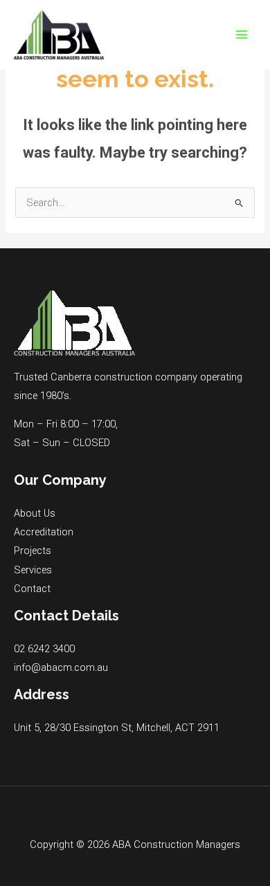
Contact (32, 588)
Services (33, 570)
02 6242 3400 (44, 649)
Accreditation (43, 532)
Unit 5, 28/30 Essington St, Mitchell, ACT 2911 (116, 727)
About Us (34, 513)
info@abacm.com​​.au (61, 667)
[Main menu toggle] (241, 34)
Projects (32, 550)
